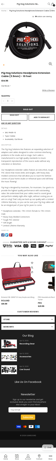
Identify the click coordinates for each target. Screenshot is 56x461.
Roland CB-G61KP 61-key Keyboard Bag (17, 297)
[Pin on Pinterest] (10, 235)
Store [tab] (6, 319)
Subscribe (28, 417)
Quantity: (5, 96)
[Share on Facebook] (2, 235)
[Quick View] (32, 267)
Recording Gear (27, 344)
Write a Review (48, 90)
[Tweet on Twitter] (6, 235)
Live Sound (25, 369)
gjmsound (31, 435)
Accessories (25, 356)
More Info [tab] (8, 327)
